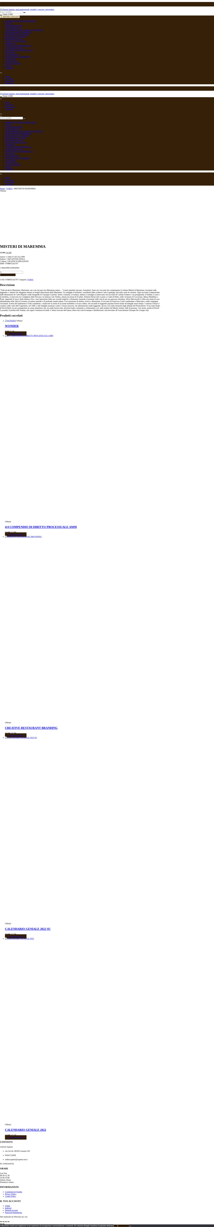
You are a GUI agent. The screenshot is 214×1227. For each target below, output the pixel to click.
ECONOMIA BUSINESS (15, 37)
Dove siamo (9, 81)
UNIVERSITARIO (12, 63)
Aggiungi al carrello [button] (16, 333)
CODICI (8, 23)
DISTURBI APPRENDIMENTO (18, 32)
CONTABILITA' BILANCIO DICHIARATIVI (24, 30)
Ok (116, 1226)
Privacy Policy (10, 1194)
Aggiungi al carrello (8, 275)
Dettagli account (11, 1210)
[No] (130, 1226)
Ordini (7, 1206)
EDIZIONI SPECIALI (14, 39)
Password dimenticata (13, 1213)
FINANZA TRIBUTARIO (15, 41)
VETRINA (9, 68)
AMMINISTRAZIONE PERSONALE (20, 21)
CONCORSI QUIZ (13, 28)
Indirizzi (8, 1208)
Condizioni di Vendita (13, 1192)
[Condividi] (6, 1221)
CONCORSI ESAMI (13, 26)
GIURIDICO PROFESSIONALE (18, 46)
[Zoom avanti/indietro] (1, 1221)
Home (7, 76)
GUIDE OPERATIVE (14, 48)
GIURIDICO (10, 43)
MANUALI (9, 52)
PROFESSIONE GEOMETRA (17, 57)
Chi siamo (9, 79)
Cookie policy (123, 1226)
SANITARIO (10, 59)
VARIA (8, 66)
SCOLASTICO (11, 61)
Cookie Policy (10, 1196)
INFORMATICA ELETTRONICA (19, 50)
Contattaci (9, 83)
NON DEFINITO (12, 55)
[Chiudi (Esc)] (8, 1221)
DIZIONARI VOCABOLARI (17, 34)
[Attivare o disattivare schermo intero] (3, 1221)
